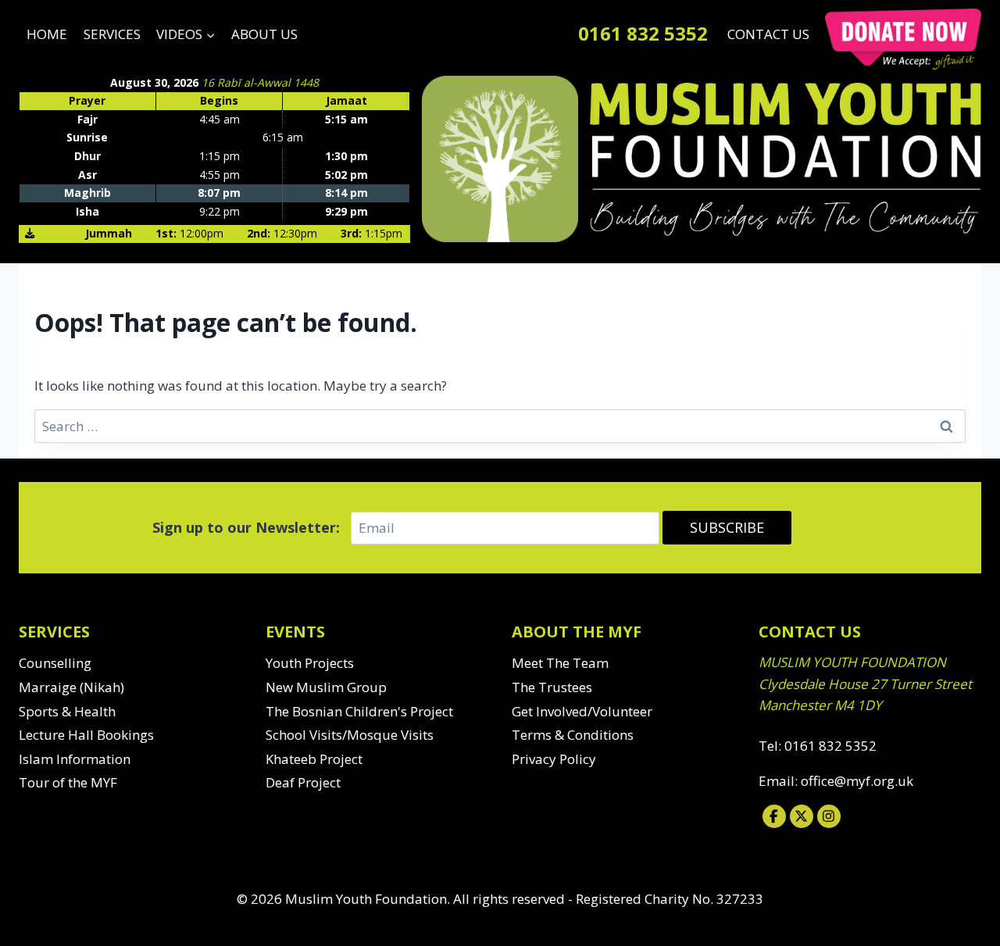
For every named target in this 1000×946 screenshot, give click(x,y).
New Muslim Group (326, 687)
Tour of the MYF (68, 782)
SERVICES (112, 34)
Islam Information (74, 759)
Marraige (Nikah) (71, 687)
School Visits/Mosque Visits (350, 735)
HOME (47, 34)
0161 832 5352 (643, 33)
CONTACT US (768, 34)
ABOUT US (264, 34)
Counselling (55, 663)
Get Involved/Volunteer (582, 711)
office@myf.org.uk (857, 781)
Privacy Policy (554, 759)
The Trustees (552, 687)
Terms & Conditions (573, 735)
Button (903, 39)
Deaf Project (303, 782)
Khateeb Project (314, 759)
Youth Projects (310, 663)
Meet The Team (560, 663)
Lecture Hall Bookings (86, 735)
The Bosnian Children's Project (359, 711)
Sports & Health (67, 711)
